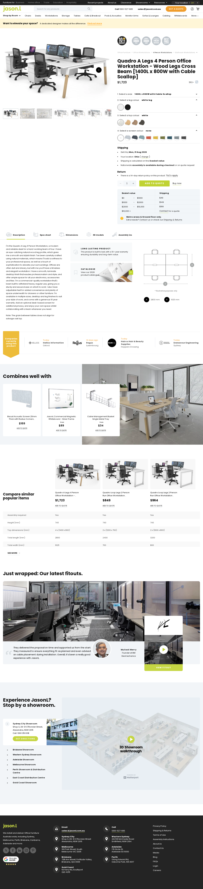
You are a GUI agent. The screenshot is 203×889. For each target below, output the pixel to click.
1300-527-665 (126, 9)
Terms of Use (159, 835)
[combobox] (63, 8)
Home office (34, 2)
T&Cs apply (172, 175)
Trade (46, 2)
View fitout (163, 667)
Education (58, 2)
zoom (57, 70)
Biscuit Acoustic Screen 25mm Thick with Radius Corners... (22, 417)
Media (156, 853)
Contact (163, 210)
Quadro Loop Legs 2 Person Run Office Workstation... (116, 494)
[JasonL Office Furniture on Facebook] (13, 850)
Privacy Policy (159, 826)
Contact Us (158, 848)
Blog (155, 857)
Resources (159, 2)
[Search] (89, 8)
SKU (191, 82)
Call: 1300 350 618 (21, 733)
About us (112, 2)
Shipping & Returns (162, 830)
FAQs (155, 861)
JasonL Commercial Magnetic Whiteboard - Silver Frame (61, 417)
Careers (157, 870)
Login (155, 866)
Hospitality (71, 2)
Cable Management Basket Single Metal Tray (100, 417)
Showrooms (142, 2)
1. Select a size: (144, 94)
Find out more (94, 23)
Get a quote (176, 9)
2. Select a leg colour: (134, 100)
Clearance (126, 2)
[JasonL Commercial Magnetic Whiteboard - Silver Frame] (61, 398)
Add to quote (154, 183)
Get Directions (25, 738)
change (144, 156)
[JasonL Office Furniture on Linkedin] (20, 850)
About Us (157, 844)
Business (20, 2)
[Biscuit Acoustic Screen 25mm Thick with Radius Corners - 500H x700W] (22, 398)
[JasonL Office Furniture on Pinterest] (33, 850)
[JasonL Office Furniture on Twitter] (6, 850)
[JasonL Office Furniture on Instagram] (26, 850)
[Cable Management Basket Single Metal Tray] (101, 398)
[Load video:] (163, 649)
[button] (198, 9)
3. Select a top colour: (132, 115)
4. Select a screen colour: (134, 130)
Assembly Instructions (163, 839)
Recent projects (95, 2)
